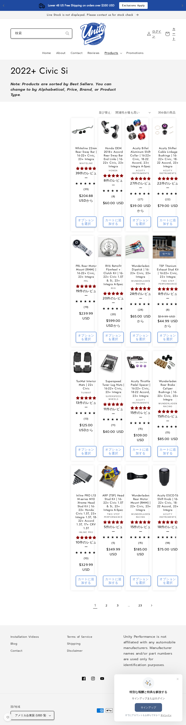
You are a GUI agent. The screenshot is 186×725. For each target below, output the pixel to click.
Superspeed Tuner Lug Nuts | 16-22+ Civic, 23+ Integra (113, 386)
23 (140, 605)
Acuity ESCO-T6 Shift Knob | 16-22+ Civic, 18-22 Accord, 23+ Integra (168, 503)
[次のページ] (151, 605)
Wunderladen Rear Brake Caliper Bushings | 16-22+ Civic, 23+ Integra (167, 390)
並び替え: (105, 112)
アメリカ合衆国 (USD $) (30, 715)
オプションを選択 (86, 222)
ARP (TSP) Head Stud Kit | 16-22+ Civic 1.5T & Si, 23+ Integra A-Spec (113, 503)
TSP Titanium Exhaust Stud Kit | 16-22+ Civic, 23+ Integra (168, 271)
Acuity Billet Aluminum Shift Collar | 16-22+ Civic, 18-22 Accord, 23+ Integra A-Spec (140, 157)
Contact (17, 650)
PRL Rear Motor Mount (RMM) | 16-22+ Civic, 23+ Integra (86, 271)
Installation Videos (25, 636)
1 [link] (95, 605)
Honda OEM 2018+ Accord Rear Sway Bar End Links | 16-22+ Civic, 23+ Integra (113, 157)
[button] (113, 53)
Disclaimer (75, 650)
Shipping (74, 643)
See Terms (168, 5)
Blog (14, 643)
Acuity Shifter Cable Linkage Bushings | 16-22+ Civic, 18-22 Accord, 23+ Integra (168, 157)
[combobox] (41, 33)
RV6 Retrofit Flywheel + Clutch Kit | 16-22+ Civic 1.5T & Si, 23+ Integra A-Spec (113, 275)
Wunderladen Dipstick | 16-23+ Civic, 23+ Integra (140, 271)
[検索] (67, 33)
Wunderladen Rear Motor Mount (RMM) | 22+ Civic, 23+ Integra (140, 503)
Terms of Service (79, 636)
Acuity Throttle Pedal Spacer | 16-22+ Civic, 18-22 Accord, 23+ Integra (140, 388)
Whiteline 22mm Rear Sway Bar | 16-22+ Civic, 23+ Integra (86, 153)
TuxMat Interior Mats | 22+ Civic (86, 384)
